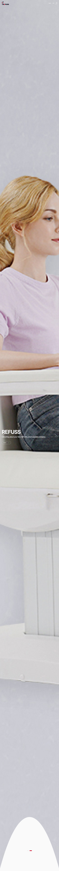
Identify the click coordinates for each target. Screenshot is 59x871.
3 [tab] (31, 850)
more (4, 442)
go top (56, 868)
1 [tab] (28, 850)
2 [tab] (30, 850)
